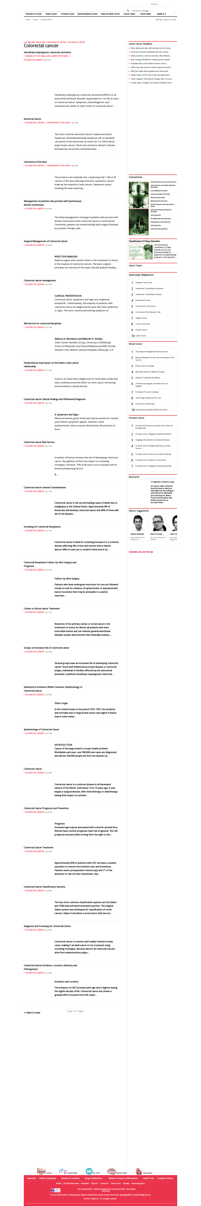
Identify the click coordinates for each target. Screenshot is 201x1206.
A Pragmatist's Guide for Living (162, 482)
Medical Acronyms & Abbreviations (123, 1178)
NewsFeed (31, 1178)
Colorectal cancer (33, 60)
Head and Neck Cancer (110, 14)
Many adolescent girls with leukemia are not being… (151, 48)
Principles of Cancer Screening (147, 392)
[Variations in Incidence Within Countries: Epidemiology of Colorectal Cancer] (72, 723)
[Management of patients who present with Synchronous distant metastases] (72, 234)
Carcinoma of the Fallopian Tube (148, 312)
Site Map (126, 1183)
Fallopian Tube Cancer (144, 283)
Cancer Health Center (56, 42)
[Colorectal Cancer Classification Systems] (72, 919)
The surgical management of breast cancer (152, 352)
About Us (94, 1183)
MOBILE (154, 4)
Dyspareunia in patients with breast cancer (151, 410)
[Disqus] (74, 1059)
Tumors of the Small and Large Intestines (46, 56)
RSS (175, 4)
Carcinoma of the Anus (58, 122)
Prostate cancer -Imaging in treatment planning (153, 466)
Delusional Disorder (158, 197)
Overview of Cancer (33, 14)
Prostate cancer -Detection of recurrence (151, 460)
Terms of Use (116, 1183)
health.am (100, 6)
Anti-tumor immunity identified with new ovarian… (150, 52)
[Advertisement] (73, 29)
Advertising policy (138, 1183)
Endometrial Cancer (143, 300)
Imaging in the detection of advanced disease (152, 440)
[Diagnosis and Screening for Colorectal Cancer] (72, 959)
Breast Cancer (46, 20)
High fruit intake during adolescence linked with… (150, 71)
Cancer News (145, 14)
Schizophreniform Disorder (160, 194)
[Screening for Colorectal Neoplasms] (72, 556)
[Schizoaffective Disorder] (139, 234)
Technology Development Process (148, 398)
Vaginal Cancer (141, 318)
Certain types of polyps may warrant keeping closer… (152, 83)
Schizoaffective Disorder (159, 191)
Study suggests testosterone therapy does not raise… (152, 79)
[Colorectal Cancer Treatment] (72, 880)
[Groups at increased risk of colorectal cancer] (72, 680)
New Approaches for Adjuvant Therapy (150, 372)
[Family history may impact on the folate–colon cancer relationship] (72, 392)
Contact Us (104, 1183)
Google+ (171, 4)
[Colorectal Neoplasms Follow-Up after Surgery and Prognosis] (72, 602)
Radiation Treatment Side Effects (148, 378)
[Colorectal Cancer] (72, 801)
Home (27, 20)
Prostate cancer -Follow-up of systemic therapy (153, 454)
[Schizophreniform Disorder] (139, 207)
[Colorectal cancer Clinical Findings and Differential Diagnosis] (72, 435)
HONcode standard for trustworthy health (109, 1189)
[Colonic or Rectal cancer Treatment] (72, 641)
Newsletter (85, 1183)
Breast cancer (51, 14)
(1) (105, 756)
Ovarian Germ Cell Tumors (146, 306)
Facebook (162, 4)
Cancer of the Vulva (143, 324)
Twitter (166, 4)
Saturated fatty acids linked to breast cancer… (149, 63)
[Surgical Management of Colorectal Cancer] (72, 274)
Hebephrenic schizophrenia (160, 222)
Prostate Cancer (67, 14)
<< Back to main (32, 1012)
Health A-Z (161, 14)
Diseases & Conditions (70, 1178)
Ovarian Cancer (141, 330)
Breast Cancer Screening (145, 366)
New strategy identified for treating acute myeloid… (151, 60)
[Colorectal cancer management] (72, 317)
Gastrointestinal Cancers (87, 14)
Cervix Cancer (141, 336)
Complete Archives (165, 1178)
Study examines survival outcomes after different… (151, 56)
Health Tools (148, 1178)
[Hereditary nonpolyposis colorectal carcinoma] (72, 112)
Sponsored (134, 476)
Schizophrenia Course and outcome (163, 182)
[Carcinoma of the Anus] (72, 194)
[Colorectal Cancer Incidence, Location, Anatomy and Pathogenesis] (72, 1001)
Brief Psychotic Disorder (159, 201)
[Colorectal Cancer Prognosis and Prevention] (72, 841)
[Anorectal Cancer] (72, 155)
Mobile (58, 1183)
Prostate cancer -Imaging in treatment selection (153, 434)
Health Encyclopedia (47, 1178)
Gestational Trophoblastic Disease (149, 294)
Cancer (35, 20)
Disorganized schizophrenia (161, 218)
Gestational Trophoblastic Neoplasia (149, 288)
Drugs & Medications (93, 1178)
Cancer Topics (129, 14)
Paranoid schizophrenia (159, 229)
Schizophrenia (135, 177)
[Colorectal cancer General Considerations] (72, 520)
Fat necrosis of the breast (145, 404)
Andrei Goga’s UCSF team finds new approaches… (151, 75)
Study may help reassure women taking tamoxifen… (151, 67)
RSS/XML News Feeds (71, 1183)
